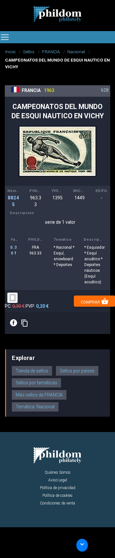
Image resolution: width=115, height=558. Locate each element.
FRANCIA (51, 51)
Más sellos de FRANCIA (39, 394)
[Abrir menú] (5, 37)
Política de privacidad (57, 488)
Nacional (76, 51)
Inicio (10, 51)
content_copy (24, 323)
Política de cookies (57, 495)
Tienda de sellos (32, 370)
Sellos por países (77, 370)
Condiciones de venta (57, 503)
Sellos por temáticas (36, 382)
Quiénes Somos (58, 472)
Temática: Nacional (35, 406)
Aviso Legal (57, 480)
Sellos (28, 51)
